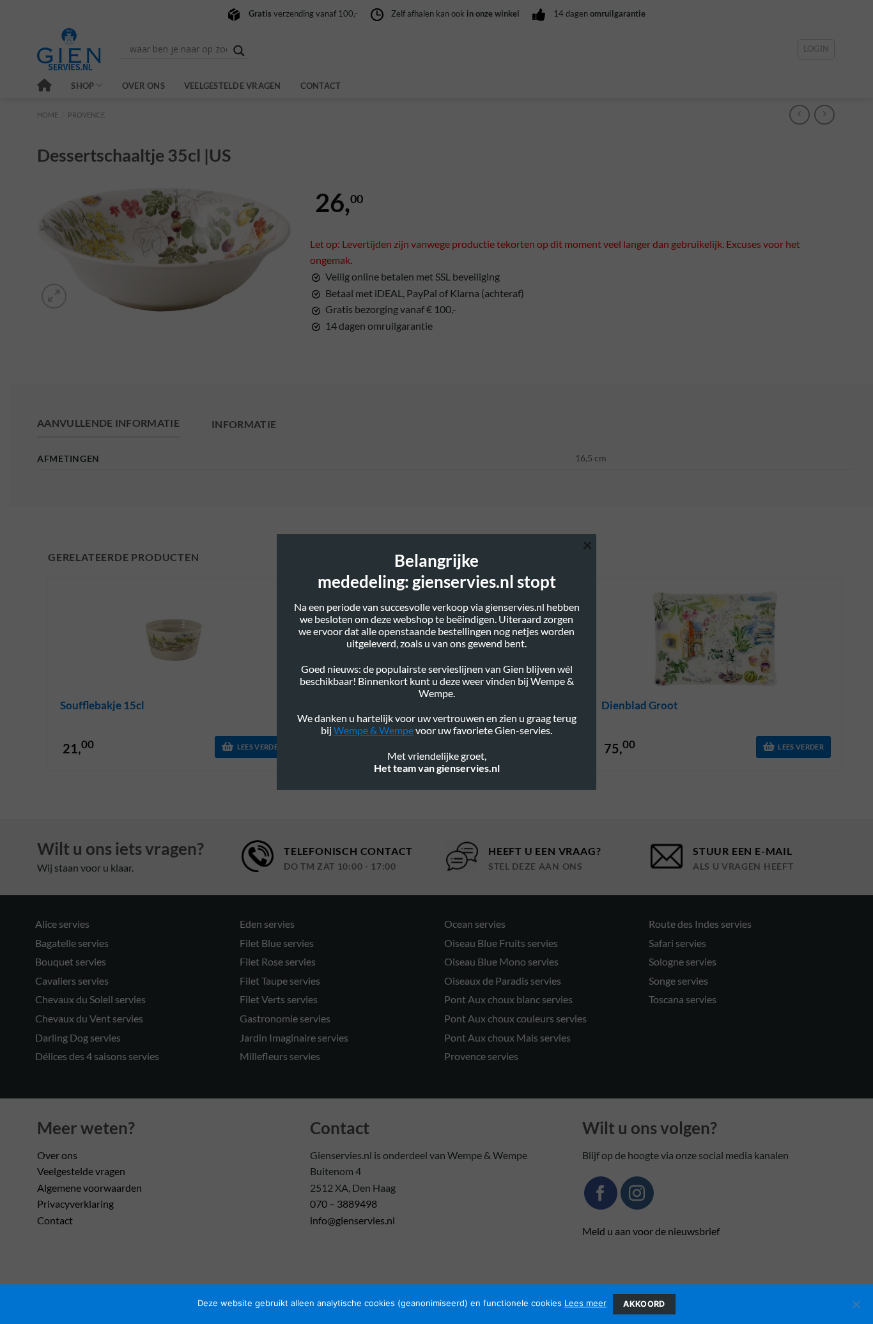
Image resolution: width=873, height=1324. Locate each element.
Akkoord (644, 1304)
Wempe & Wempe (373, 730)
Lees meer (585, 1303)
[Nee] (855, 1308)
